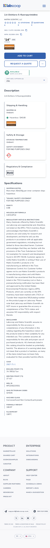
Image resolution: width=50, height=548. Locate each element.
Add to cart (25, 55)
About (6, 475)
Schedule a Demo (34, 484)
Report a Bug (32, 488)
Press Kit (7, 496)
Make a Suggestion (35, 492)
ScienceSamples (10, 460)
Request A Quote (21, 63)
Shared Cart (9, 455)
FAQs (28, 480)
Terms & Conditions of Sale (24, 524)
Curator (7, 464)
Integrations (32, 455)
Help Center (31, 475)
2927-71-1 (10, 364)
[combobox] (18, 536)
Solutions (31, 451)
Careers (7, 488)
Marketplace (9, 451)
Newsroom (8, 492)
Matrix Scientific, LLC (13, 19)
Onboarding (32, 460)
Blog (5, 480)
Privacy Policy (41, 524)
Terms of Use (8, 524)
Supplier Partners (11, 484)
